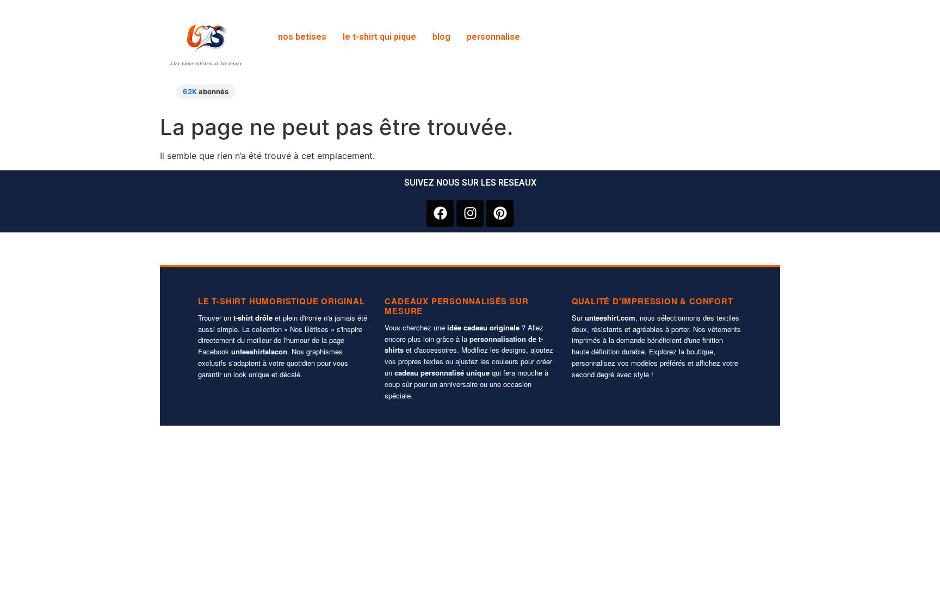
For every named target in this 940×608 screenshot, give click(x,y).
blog (441, 37)
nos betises (302, 37)
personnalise (493, 37)
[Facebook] (440, 213)
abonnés (205, 91)
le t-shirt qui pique (379, 37)
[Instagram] (470, 213)
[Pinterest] (500, 213)
